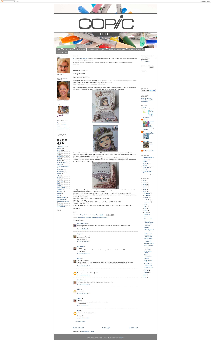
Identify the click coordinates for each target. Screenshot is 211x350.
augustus (147, 202)
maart (146, 212)
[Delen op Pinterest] (113, 215)
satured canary (61, 187)
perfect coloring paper (62, 166)
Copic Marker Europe (147, 160)
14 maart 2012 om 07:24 (83, 229)
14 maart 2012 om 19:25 (83, 275)
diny (58, 154)
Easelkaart (88, 217)
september (147, 199)
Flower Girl (147, 214)
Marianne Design (96, 217)
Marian (79, 258)
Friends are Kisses (149, 219)
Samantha (59, 191)
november (147, 195)
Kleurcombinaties (68, 49)
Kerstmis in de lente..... (148, 252)
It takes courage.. (148, 267)
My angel (146, 227)
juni (145, 206)
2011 (144, 275)
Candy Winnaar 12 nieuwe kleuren (149, 230)
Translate (147, 61)
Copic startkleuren (61, 122)
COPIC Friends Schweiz (147, 172)
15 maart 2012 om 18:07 (83, 293)
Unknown (80, 270)
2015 (144, 184)
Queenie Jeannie (82, 223)
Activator (59, 177)
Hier (74, 58)
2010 (144, 277)
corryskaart (80, 246)
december (147, 193)
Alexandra (146, 141)
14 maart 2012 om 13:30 (83, 265)
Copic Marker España (147, 164)
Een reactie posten (80, 321)
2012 (144, 191)
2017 (144, 180)
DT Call (59, 204)
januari (146, 272)
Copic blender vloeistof (63, 201)
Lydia (58, 158)
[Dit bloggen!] (109, 215)
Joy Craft (59, 164)
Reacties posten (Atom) (87, 331)
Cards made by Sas (148, 150)
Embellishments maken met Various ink (148, 240)
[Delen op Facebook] (112, 215)
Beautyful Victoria (148, 245)
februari (146, 270)
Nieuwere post (78, 328)
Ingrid (58, 179)
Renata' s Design (148, 132)
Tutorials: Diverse (80, 49)
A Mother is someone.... (148, 255)
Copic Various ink (61, 197)
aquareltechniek (61, 206)
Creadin (145, 119)
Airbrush (59, 160)
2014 (144, 187)
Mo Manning (60, 169)
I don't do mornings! (147, 248)
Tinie (78, 310)
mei (145, 208)
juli (145, 204)
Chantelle (146, 258)
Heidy (58, 183)
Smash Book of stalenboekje (148, 264)
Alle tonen (152, 174)
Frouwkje (59, 189)
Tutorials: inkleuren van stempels (96, 49)
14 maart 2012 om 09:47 (83, 253)
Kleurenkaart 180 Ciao (63, 128)
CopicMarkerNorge (148, 157)
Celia (58, 175)
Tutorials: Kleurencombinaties (136, 49)
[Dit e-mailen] (107, 215)
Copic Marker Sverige (147, 168)
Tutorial (59, 152)
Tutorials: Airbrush (62, 52)
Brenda (79, 298)
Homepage (106, 328)
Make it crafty (60, 171)
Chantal (59, 193)
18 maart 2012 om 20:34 (83, 305)
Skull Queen (151, 143)
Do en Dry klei (81, 217)
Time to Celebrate (148, 243)
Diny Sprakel (80, 280)
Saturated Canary (61, 156)
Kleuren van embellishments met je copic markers (149, 223)
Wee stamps (60, 181)
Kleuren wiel (60, 130)
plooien (59, 185)
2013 (144, 189)
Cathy (78, 289)
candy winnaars (61, 199)
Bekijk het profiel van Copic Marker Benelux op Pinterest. (147, 100)
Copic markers (60, 146)
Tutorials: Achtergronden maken (116, 49)
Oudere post (133, 328)
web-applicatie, (83, 58)
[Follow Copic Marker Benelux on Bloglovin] (148, 91)
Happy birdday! (148, 233)
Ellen (144, 107)
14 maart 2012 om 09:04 (83, 241)
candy (58, 195)
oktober (146, 197)
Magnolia (59, 150)
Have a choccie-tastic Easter (148, 235)
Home (58, 49)
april (145, 210)
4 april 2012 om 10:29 (83, 318)
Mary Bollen (104, 217)
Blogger (122, 337)
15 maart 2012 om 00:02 (83, 284)
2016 (144, 182)
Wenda (59, 148)
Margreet (79, 233)
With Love (146, 216)
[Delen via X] (110, 215)
